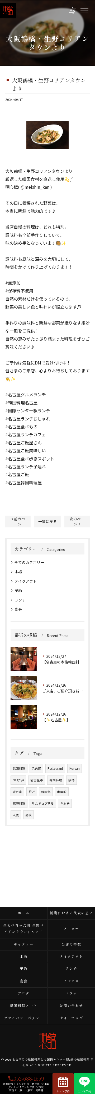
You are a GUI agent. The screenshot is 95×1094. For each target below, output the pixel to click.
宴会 (18, 609)
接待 (71, 780)
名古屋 (36, 768)
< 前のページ (18, 521)
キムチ (65, 803)
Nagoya (18, 780)
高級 (28, 815)
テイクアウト (26, 581)
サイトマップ (71, 1017)
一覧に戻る (47, 521)
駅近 (31, 792)
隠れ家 (17, 792)
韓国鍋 (46, 792)
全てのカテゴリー (29, 562)
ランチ (20, 600)
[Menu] (84, 10)
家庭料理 (19, 803)
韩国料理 (19, 768)
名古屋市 (36, 780)
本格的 (61, 792)
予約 (18, 590)
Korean (74, 768)
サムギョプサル (43, 803)
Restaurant (55, 768)
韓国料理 (55, 780)
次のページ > (77, 521)
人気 (16, 815)
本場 (18, 571)
